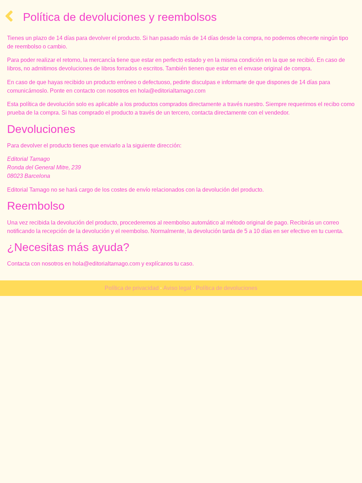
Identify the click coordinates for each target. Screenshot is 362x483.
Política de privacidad (132, 288)
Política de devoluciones (226, 288)
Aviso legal (177, 288)
